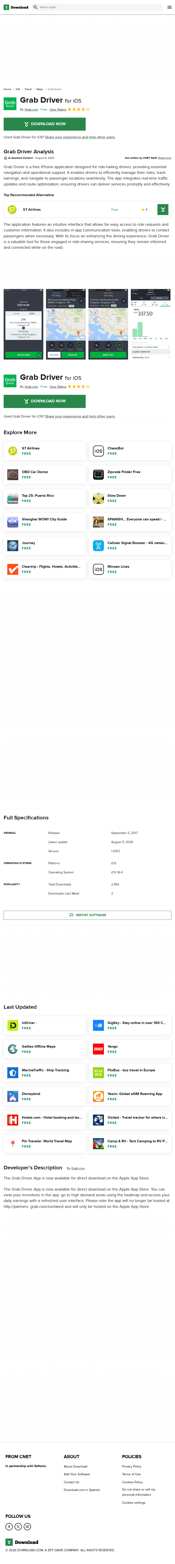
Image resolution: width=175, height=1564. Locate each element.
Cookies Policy (132, 1482)
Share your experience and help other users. (80, 137)
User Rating (58, 110)
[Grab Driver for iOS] (10, 103)
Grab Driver (50, 100)
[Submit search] (35, 7)
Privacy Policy (131, 1466)
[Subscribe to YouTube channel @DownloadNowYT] (27, 1526)
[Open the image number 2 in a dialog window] (108, 324)
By (29, 110)
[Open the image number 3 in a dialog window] (150, 324)
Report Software (91, 915)
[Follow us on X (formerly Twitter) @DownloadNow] (18, 1526)
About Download (75, 1466)
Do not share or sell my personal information (138, 1492)
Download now (48, 124)
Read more (164, 158)
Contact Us (71, 1482)
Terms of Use (131, 1474)
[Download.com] (16, 7)
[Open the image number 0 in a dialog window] (23, 324)
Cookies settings (134, 1503)
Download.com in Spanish (82, 1490)
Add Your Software (77, 1474)
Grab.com (78, 1168)
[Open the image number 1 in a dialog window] (66, 324)
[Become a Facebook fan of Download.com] (9, 1526)
